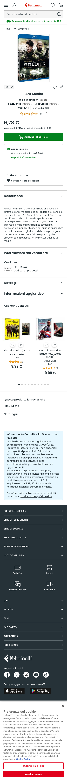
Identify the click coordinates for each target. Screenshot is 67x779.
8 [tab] (41, 384)
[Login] (14, 5)
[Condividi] (61, 87)
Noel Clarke (41, 103)
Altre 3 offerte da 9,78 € (38, 128)
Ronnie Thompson (27, 99)
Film (6, 405)
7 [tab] (38, 384)
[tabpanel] (33, 58)
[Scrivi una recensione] (45, 114)
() (40, 114)
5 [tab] (32, 384)
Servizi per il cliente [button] (16, 519)
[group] (33, 21)
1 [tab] (33, 79)
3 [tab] (25, 384)
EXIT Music (19, 128)
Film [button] (6, 618)
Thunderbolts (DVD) (17, 350)
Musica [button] (8, 609)
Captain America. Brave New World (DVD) (50, 354)
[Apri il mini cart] (61, 5)
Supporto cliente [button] (15, 537)
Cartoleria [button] (11, 636)
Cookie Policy (23, 759)
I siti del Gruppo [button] (14, 555)
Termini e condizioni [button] (16, 546)
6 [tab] (35, 384)
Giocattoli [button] (11, 627)
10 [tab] (48, 384)
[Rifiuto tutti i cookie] (63, 706)
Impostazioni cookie (33, 765)
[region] (33, 740)
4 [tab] (28, 384)
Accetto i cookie (33, 773)
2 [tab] (22, 384)
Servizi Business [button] (13, 528)
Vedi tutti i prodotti (26, 270)
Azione (15, 405)
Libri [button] (6, 600)
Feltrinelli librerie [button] (15, 511)
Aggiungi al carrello (36, 137)
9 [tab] (45, 384)
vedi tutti (23, 107)
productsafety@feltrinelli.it (36, 496)
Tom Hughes (13, 103)
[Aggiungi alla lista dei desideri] (55, 87)
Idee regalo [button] (11, 645)
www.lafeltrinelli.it (17, 464)
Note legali (11, 414)
